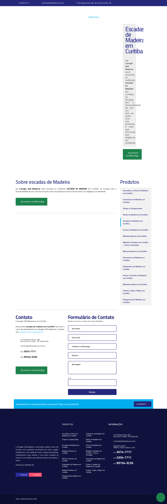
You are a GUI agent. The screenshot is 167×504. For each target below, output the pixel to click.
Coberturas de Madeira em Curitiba (134, 201)
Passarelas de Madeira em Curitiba (134, 259)
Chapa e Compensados (132, 208)
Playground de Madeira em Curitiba (134, 301)
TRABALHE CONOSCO (130, 17)
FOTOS (105, 17)
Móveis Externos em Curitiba (135, 251)
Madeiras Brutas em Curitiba (135, 236)
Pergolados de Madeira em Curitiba (134, 268)
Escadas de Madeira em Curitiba (133, 222)
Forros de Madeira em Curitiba (135, 230)
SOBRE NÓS (79, 17)
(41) (28, 351)
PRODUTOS (93, 17)
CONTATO (148, 17)
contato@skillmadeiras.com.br (53, 3)
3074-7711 (124, 452)
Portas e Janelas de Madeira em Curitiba (134, 276)
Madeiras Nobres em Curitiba (135, 284)
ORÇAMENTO (141, 404)
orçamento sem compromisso (31, 332)
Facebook (23, 475)
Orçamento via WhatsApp (132, 154)
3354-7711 (124, 457)
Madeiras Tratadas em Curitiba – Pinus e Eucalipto (135, 243)
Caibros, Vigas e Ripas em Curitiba (134, 292)
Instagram (37, 475)
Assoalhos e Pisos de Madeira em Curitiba (135, 192)
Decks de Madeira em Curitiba (135, 215)
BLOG (115, 17)
